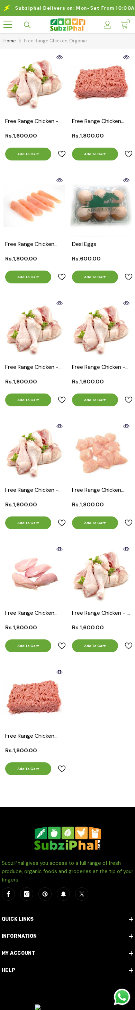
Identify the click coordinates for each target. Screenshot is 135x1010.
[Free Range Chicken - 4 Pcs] (101, 328)
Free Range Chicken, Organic (55, 41)
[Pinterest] (45, 894)
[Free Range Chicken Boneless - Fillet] (34, 574)
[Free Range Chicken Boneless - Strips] (34, 206)
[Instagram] (26, 894)
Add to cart (28, 154)
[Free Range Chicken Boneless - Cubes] (101, 451)
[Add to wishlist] (59, 154)
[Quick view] (59, 57)
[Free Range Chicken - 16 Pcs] (34, 83)
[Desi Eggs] (101, 206)
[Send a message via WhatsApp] (122, 997)
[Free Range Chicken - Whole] (34, 328)
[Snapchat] (63, 894)
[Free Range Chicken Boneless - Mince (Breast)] (34, 697)
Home (9, 41)
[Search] (27, 25)
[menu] (7, 24)
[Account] (107, 24)
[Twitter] (81, 894)
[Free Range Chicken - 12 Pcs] (34, 451)
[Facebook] (8, 894)
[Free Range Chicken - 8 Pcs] (101, 574)
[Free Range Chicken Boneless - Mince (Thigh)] (101, 83)
